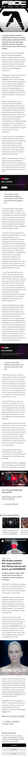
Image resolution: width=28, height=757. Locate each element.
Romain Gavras (15, 721)
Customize (14, 749)
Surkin (11, 724)
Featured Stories (5, 20)
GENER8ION (8, 721)
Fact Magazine (14, 3)
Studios (4, 6)
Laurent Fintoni (16, 20)
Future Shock (18, 694)
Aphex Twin (15, 504)
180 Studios (5, 724)
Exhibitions (10, 6)
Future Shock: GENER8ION (16, 716)
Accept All (14, 745)
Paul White (8, 504)
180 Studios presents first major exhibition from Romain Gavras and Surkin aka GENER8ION (10, 532)
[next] (26, 515)
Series (17, 6)
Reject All (14, 753)
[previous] (23, 515)
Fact (9, 558)
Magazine (23, 6)
